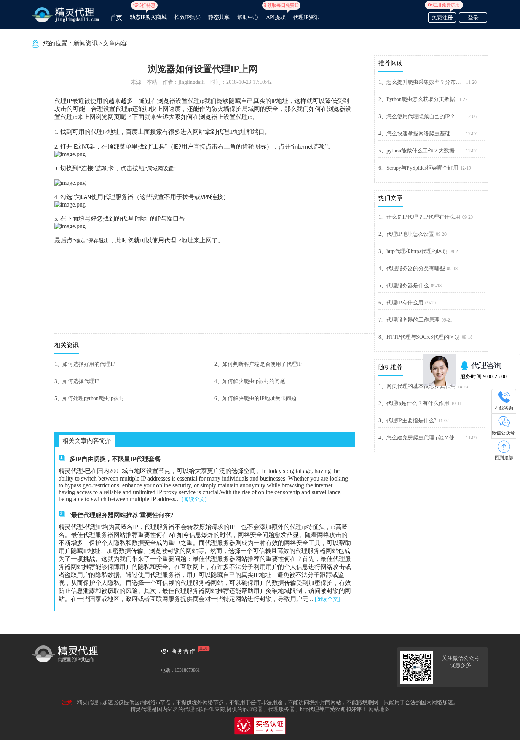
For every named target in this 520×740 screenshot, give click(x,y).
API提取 (276, 14)
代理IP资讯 (306, 17)
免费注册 (444, 17)
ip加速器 (252, 709)
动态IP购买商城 (148, 14)
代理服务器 (281, 709)
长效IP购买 (187, 17)
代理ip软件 (196, 709)
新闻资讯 (85, 43)
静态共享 (219, 17)
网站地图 (379, 709)
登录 (473, 18)
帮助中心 (247, 17)
